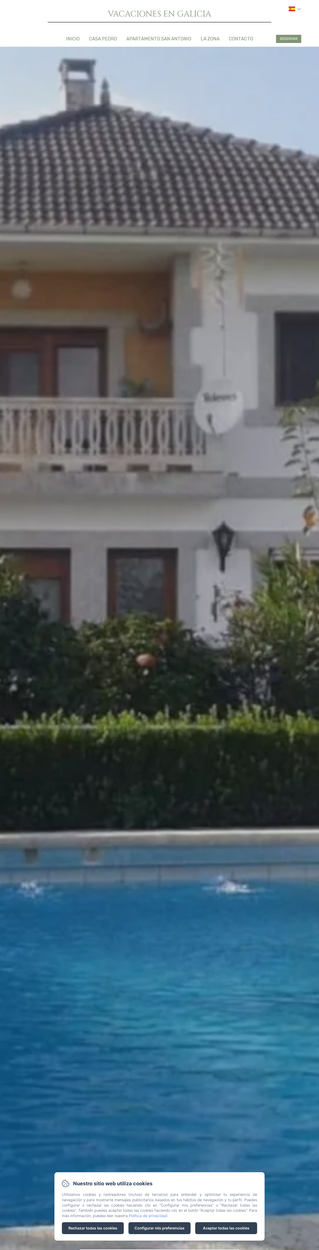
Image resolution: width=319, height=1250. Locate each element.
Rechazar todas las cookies (92, 1228)
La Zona (210, 39)
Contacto (241, 39)
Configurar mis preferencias (159, 1228)
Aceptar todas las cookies (226, 1228)
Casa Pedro (103, 39)
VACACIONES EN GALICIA (159, 14)
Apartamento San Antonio (158, 39)
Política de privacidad (148, 1215)
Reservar (289, 39)
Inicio (73, 39)
